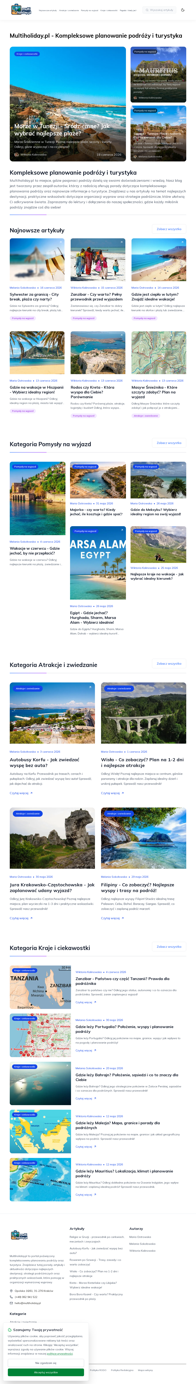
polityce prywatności (60, 1353)
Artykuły (77, 1228)
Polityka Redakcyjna (122, 1370)
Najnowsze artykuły (48, 10)
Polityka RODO (98, 1370)
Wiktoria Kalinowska (84, 287)
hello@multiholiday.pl (28, 1303)
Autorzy (136, 1228)
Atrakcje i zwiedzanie (69, 10)
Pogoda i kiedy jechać (129, 10)
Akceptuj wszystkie (46, 1372)
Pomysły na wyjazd (89, 10)
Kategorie (18, 1314)
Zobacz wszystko (169, 229)
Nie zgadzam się (45, 1363)
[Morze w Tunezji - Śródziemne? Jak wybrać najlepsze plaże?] (68, 104)
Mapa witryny (145, 1370)
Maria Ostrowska (142, 287)
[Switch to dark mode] (182, 10)
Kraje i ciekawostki (109, 10)
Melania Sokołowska (23, 287)
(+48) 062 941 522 (26, 1297)
